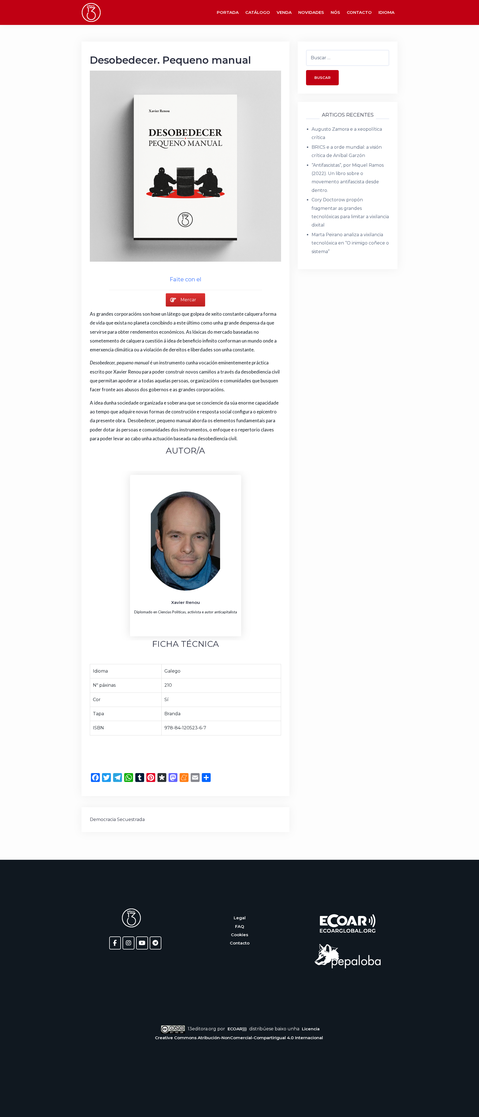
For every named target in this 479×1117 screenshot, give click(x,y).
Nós (335, 12)
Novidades (311, 12)
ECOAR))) (237, 1028)
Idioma (386, 12)
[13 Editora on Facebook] (115, 942)
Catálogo (257, 12)
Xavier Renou (185, 602)
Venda (284, 12)
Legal (240, 917)
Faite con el (185, 279)
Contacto (359, 12)
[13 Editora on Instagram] (128, 942)
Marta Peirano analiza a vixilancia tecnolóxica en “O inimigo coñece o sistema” (350, 243)
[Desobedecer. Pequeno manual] (185, 165)
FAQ (239, 926)
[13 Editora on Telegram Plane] (156, 942)
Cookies (239, 934)
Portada (228, 12)
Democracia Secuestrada (117, 819)
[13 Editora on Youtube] (142, 942)
